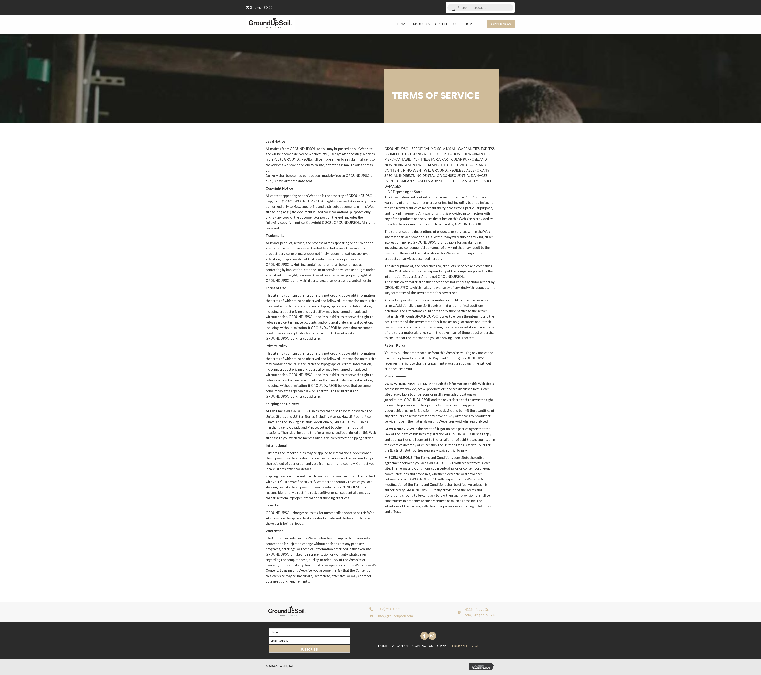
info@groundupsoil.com (395, 616)
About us (400, 645)
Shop (441, 645)
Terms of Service (464, 645)
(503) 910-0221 (389, 609)
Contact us (422, 645)
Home (383, 645)
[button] (501, 24)
